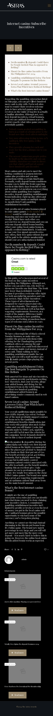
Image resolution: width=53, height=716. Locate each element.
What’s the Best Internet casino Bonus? (30, 90)
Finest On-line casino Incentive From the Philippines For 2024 (29, 72)
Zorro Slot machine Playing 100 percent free (22, 602)
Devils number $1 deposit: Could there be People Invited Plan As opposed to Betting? (30, 65)
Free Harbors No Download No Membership (22, 686)
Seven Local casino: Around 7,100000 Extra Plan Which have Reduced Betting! (31, 85)
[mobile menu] (49, 5)
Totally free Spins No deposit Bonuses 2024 (21, 644)
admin (23, 559)
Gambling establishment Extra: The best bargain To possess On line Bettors (30, 79)
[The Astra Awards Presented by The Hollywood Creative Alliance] (26, 5)
